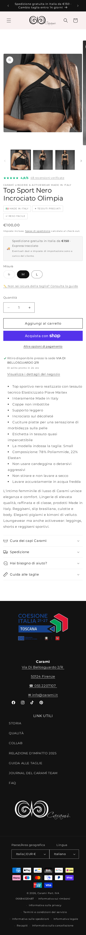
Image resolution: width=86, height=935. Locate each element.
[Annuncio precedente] (8, 6)
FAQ (12, 783)
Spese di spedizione (37, 231)
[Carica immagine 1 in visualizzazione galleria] (21, 160)
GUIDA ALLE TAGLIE (25, 763)
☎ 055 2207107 (43, 686)
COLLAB (16, 743)
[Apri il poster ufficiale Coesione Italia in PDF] (43, 628)
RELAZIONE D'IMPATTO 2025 (32, 753)
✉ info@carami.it (43, 695)
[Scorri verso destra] (81, 161)
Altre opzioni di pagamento (43, 346)
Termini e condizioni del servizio (45, 912)
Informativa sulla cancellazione (53, 925)
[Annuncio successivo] (78, 6)
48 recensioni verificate (47, 177)
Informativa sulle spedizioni (30, 918)
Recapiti (22, 925)
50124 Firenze (43, 676)
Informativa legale (66, 918)
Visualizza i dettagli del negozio (33, 374)
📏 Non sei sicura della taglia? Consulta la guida (40, 286)
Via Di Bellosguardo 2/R (43, 667)
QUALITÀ (16, 733)
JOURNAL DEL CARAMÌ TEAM (33, 773)
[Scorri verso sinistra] (5, 161)
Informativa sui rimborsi (54, 898)
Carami (42, 893)
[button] (9, 20)
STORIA (15, 723)
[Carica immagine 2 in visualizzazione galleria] (43, 160)
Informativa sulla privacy (45, 905)
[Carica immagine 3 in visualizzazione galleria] (65, 160)
